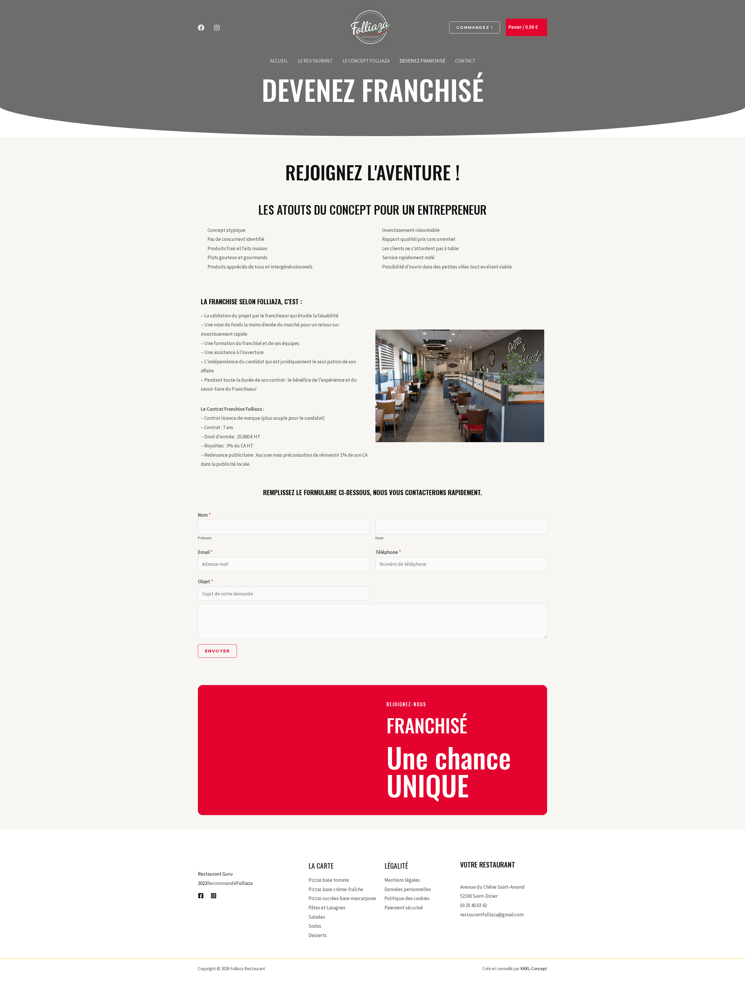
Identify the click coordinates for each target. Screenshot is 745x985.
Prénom (205, 537)
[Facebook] (201, 27)
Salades (316, 917)
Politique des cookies (407, 898)
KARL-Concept (533, 968)
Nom (204, 515)
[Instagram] (217, 27)
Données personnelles (407, 889)
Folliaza (244, 883)
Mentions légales (402, 880)
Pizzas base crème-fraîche (335, 889)
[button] (474, 27)
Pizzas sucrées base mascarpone (342, 898)
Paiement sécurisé (403, 907)
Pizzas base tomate (328, 880)
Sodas (314, 926)
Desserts (317, 935)
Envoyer (217, 651)
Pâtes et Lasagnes (326, 907)
